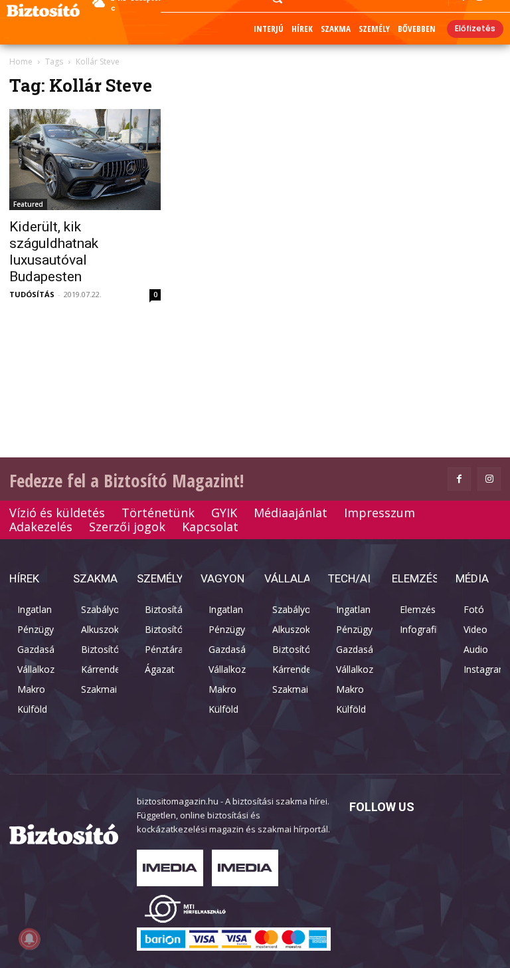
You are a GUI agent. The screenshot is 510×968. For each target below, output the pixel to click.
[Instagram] (489, 479)
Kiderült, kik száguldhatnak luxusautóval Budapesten (53, 252)
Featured (28, 204)
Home (21, 61)
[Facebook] (459, 479)
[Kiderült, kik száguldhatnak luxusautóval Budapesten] (85, 159)
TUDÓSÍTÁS (31, 294)
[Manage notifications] (29, 938)
